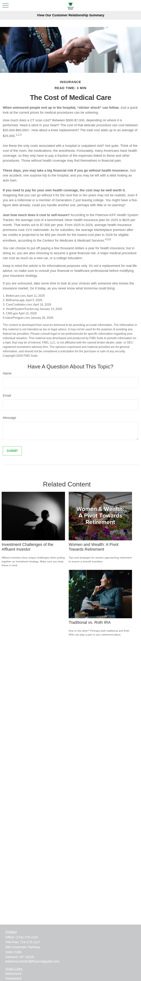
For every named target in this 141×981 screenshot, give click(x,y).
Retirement (13, 974)
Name (7, 373)
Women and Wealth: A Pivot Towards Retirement (93, 547)
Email (7, 395)
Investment (13, 978)
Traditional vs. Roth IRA (90, 622)
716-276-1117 (30, 942)
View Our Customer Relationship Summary (70, 15)
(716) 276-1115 (27, 937)
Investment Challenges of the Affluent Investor (27, 547)
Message (9, 418)
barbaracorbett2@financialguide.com (32, 961)
